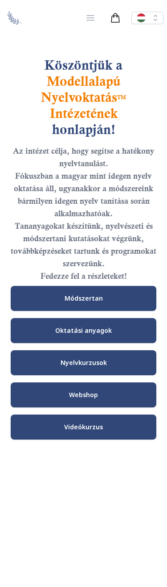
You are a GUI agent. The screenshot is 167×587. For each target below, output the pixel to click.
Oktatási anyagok (83, 330)
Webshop (83, 394)
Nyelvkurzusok (84, 362)
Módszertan (84, 298)
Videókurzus (83, 427)
